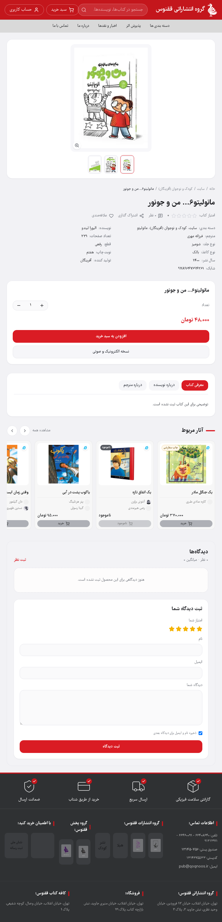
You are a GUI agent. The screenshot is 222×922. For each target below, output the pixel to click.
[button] (111, 98)
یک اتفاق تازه (141, 492)
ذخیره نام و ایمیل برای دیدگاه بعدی (174, 733)
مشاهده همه (41, 430)
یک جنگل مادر (201, 492)
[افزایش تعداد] (42, 305)
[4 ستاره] (179, 629)
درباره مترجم (132, 385)
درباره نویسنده (164, 385)
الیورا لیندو (89, 228)
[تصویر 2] (111, 164)
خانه (212, 189)
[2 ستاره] (192, 629)
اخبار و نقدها (107, 26)
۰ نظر (152, 215)
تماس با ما (60, 26)
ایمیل (198, 662)
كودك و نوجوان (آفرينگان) (175, 189)
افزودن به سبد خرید (111, 336)
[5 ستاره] (172, 629)
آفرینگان (86, 260)
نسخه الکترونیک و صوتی (111, 352)
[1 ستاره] (199, 629)
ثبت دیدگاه (111, 746)
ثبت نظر (20, 560)
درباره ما (83, 26)
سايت (201, 189)
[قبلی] (25, 431)
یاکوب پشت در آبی (76, 492)
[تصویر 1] (127, 164)
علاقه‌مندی (99, 215)
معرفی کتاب (195, 385)
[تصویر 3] (95, 164)
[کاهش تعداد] (19, 305)
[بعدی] (12, 431)
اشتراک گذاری (128, 215)
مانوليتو (142, 228)
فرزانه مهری (195, 236)
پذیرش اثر (133, 26)
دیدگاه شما (194, 685)
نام (200, 639)
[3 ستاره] (185, 629)
